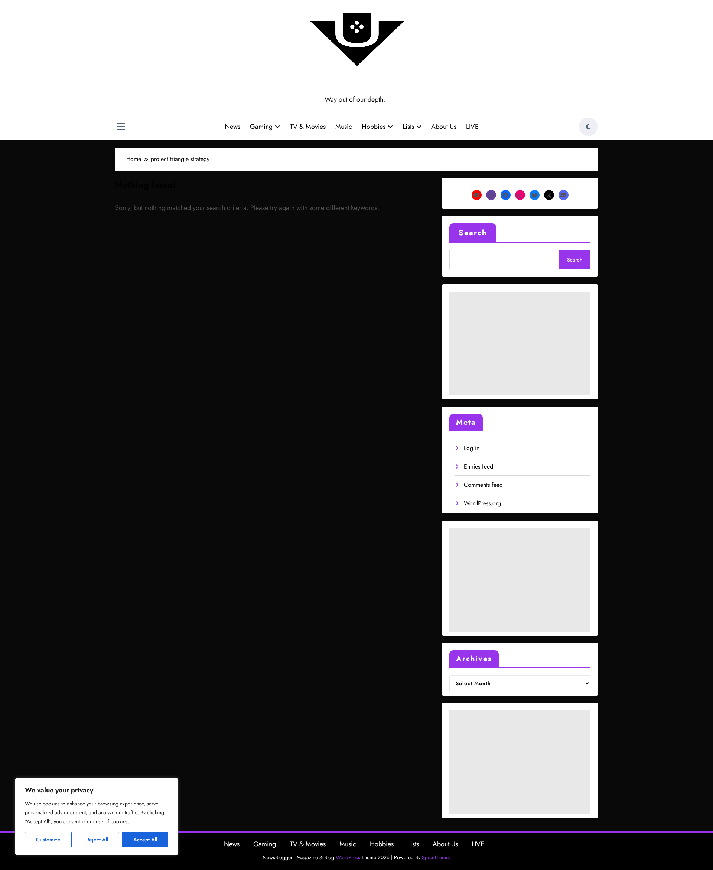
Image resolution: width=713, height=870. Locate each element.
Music (343, 126)
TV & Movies (308, 126)
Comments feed (483, 484)
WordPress (348, 857)
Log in (471, 448)
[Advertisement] (519, 343)
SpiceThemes (436, 857)
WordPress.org (482, 503)
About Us (443, 126)
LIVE (472, 126)
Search (473, 232)
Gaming (261, 126)
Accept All (145, 839)
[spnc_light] (588, 127)
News (232, 126)
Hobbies (373, 126)
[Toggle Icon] (120, 127)
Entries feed (478, 466)
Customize (48, 839)
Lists (408, 126)
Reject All (97, 839)
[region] (96, 816)
